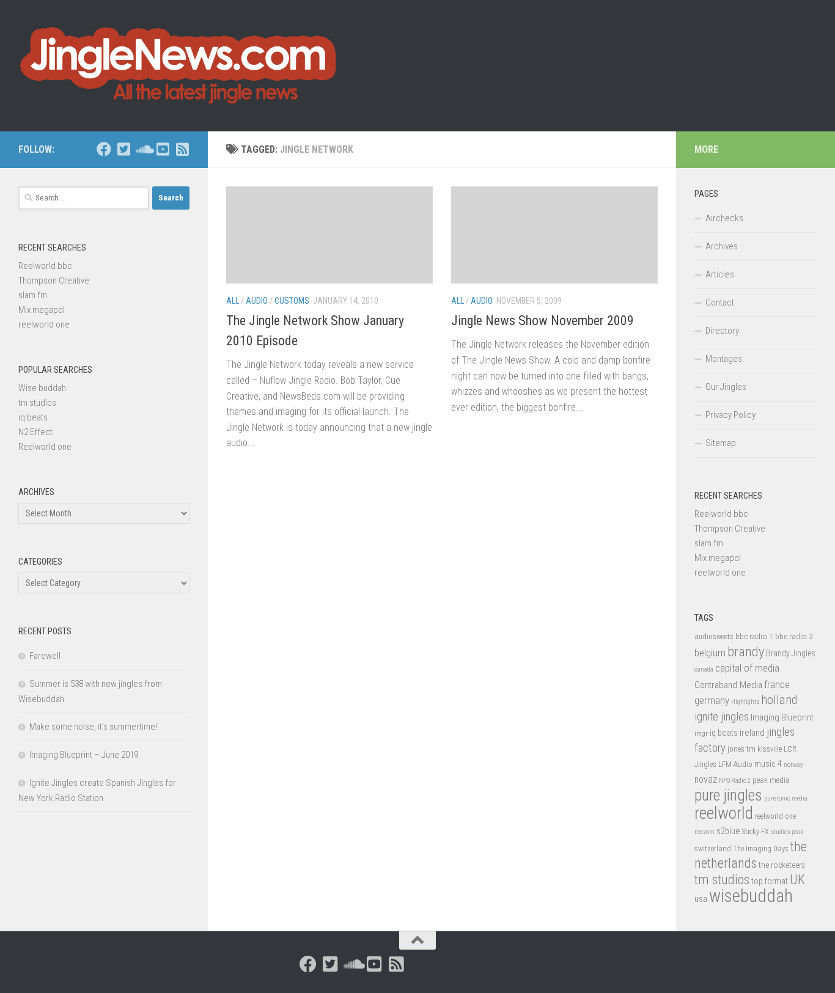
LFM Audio (735, 764)
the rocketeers (782, 865)
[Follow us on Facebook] (104, 149)
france (777, 684)
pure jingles (728, 795)
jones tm (741, 748)
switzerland (712, 848)
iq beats (33, 417)
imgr (701, 733)
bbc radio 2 (794, 636)
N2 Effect (35, 432)
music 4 (768, 764)
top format (769, 881)
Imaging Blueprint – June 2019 (83, 754)
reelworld (723, 813)
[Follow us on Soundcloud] (143, 149)
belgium (710, 653)
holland (779, 699)
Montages (723, 358)
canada (703, 669)
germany (711, 700)
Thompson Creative (53, 280)
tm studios (37, 402)
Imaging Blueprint (782, 717)
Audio (257, 301)
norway (793, 765)
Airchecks (724, 218)
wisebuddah (751, 895)
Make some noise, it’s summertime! (93, 726)
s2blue (728, 831)
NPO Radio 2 (735, 781)
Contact (719, 302)
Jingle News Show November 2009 (542, 320)
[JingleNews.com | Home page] (178, 65)
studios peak (787, 832)
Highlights (745, 702)
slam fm (32, 295)
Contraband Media (728, 685)
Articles (719, 274)
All (232, 301)
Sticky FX (755, 831)
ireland (752, 732)
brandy (745, 651)
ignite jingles (721, 717)
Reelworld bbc (45, 265)
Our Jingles (725, 386)
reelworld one (44, 324)
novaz (705, 779)
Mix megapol (41, 309)
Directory (722, 330)
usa (700, 898)
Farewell (45, 655)
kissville (769, 749)
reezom (704, 832)
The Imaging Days (761, 849)
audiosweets (714, 636)
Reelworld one (45, 446)
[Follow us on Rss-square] (182, 149)
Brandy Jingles (790, 653)
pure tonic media (785, 798)
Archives (721, 246)
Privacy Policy (730, 414)
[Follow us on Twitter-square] (123, 149)
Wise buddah (42, 388)
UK (797, 879)
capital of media (747, 668)
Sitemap (720, 443)
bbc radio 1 (754, 636)
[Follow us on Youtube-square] (162, 149)
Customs (291, 301)
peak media (771, 780)
